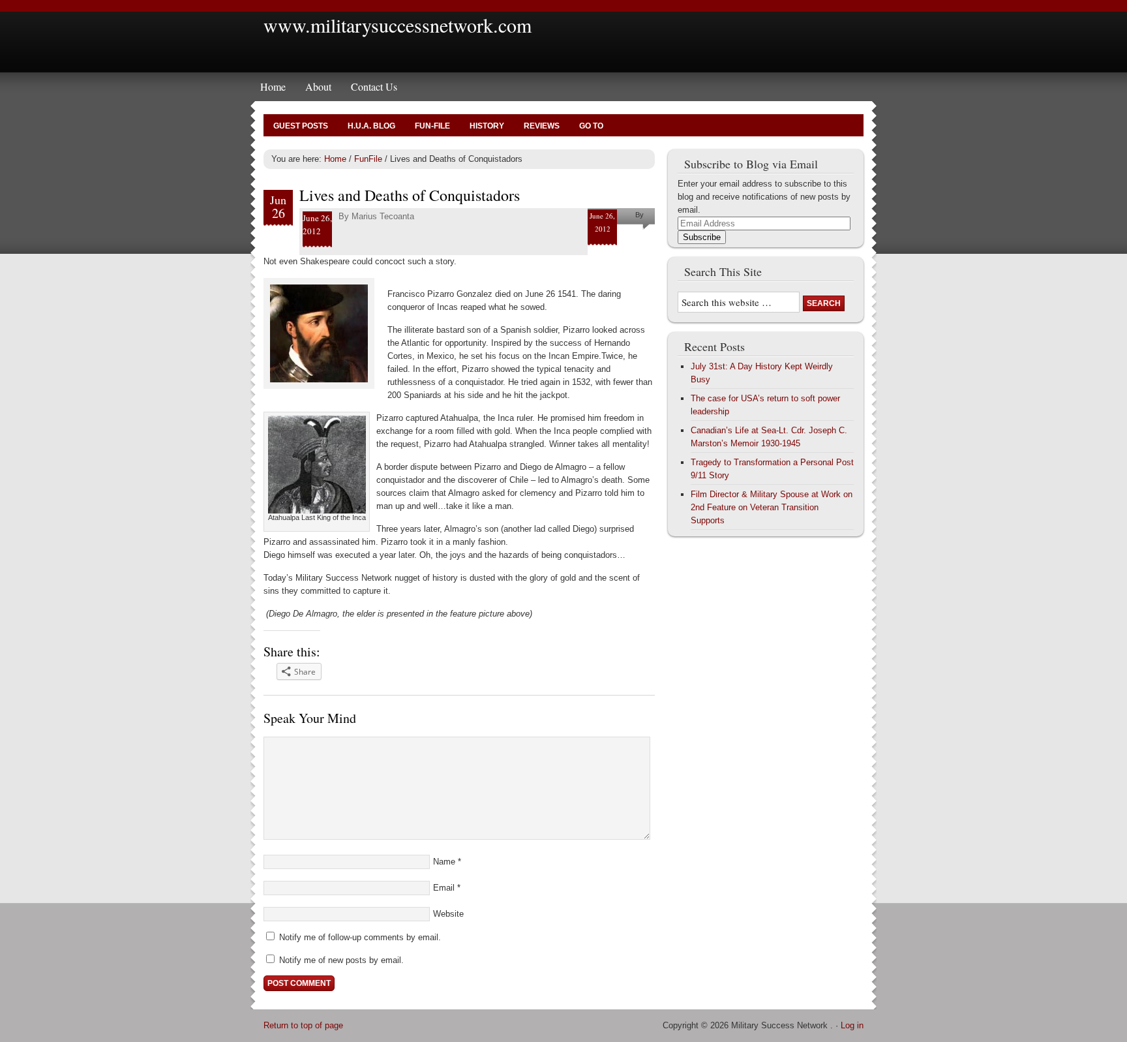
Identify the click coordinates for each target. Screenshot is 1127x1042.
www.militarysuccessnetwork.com (397, 25)
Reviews (542, 125)
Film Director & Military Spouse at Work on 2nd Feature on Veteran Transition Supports (771, 507)
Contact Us (374, 86)
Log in (852, 1025)
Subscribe (702, 237)
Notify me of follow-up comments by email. (360, 937)
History (487, 125)
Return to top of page (303, 1025)
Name (444, 861)
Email (444, 888)
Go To (591, 125)
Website (448, 914)
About (318, 86)
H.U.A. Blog (371, 125)
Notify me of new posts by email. (341, 960)
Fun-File (432, 125)
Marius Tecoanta (383, 216)
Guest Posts (300, 125)
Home (273, 86)
